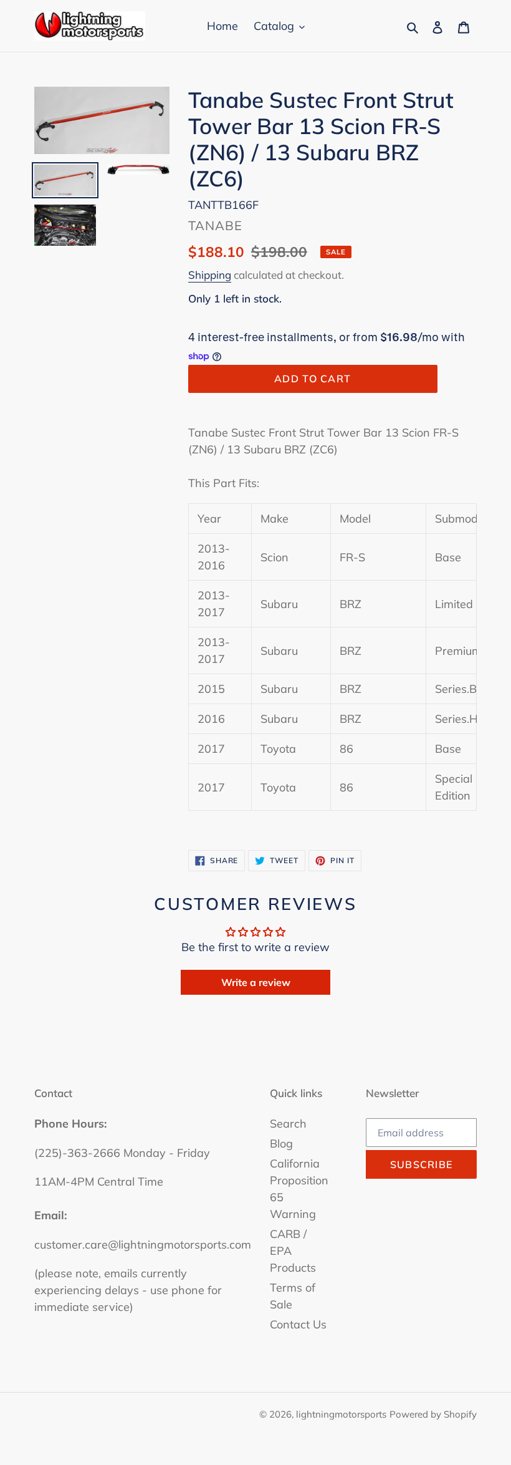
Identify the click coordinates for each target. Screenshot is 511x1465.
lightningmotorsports (341, 1414)
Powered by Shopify (433, 1414)
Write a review (255, 982)
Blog (281, 1143)
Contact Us (298, 1324)
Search (288, 1123)
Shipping (209, 274)
